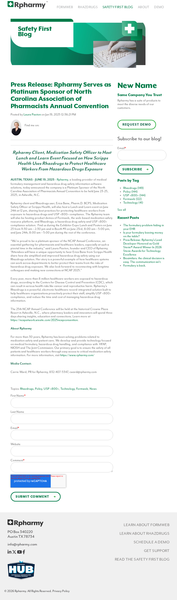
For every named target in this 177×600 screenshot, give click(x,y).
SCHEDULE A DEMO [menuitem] (151, 542)
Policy (38, 389)
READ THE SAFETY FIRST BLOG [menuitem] (142, 559)
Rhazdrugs (26, 389)
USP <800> (51, 389)
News (93, 389)
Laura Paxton (32, 114)
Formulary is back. (134, 265)
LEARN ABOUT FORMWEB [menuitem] (146, 524)
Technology (67, 389)
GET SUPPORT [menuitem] (156, 550)
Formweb (82, 389)
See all (121, 210)
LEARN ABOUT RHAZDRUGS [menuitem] (144, 533)
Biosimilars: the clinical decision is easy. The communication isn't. (143, 260)
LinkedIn (42, 125)
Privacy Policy (61, 591)
